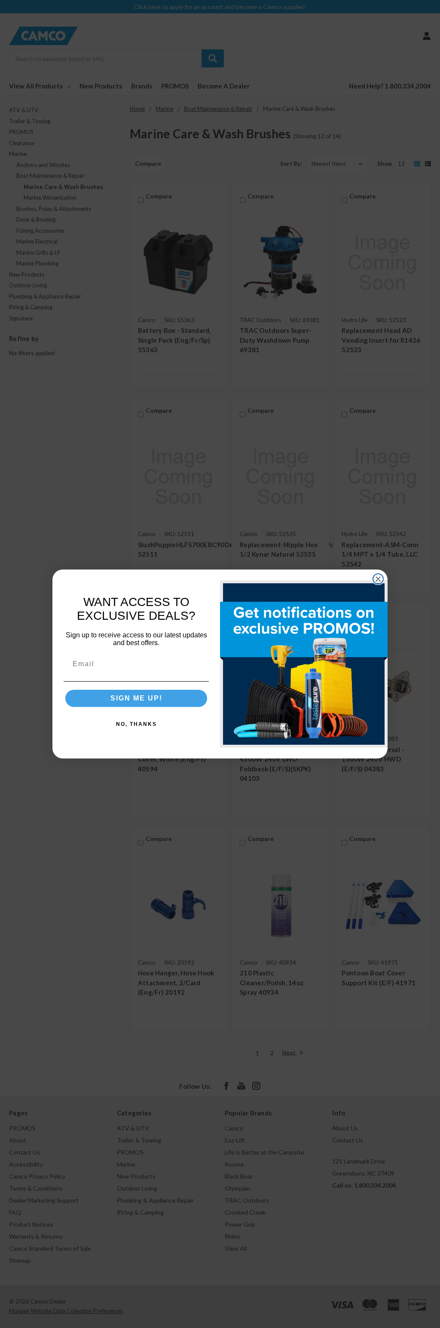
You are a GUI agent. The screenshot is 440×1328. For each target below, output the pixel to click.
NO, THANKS (136, 724)
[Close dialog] (378, 579)
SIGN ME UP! (136, 698)
